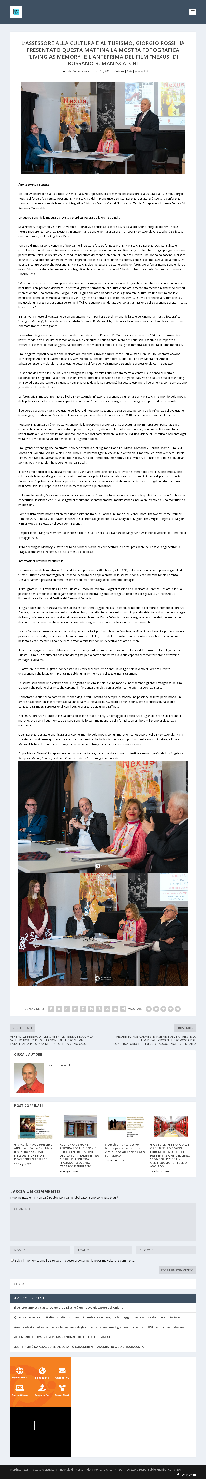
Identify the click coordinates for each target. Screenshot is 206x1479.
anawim (190, 1474)
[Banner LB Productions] (103, 1432)
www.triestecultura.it (49, 561)
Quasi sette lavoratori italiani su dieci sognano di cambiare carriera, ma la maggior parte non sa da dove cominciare (97, 1317)
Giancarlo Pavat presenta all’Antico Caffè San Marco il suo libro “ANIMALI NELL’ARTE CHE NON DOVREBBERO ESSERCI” (34, 1152)
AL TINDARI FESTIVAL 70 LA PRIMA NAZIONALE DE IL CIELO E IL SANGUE (62, 1337)
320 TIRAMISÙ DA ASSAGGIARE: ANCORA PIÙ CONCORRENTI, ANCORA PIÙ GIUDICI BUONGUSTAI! (79, 1347)
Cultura (119, 71)
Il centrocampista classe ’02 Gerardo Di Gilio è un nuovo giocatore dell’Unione (68, 1307)
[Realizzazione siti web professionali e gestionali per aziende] (103, 1382)
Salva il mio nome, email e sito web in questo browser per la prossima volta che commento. (75, 1260)
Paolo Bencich (81, 71)
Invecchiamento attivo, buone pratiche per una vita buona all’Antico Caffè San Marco (125, 1150)
